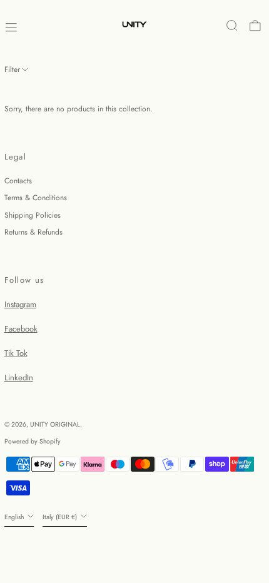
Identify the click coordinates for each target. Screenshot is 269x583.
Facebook (21, 329)
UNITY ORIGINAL (55, 424)
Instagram (20, 304)
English (15, 517)
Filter (12, 69)
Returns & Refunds (33, 232)
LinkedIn (18, 377)
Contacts (18, 180)
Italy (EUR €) (61, 517)
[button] (232, 25)
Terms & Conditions (35, 197)
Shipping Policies (32, 215)
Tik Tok (16, 353)
